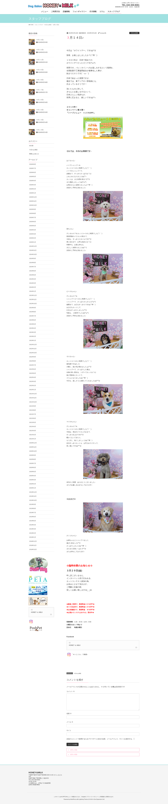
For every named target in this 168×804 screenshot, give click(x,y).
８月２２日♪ (40, 49)
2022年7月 (32, 365)
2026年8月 (32, 164)
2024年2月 (32, 287)
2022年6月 (32, 369)
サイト (68, 730)
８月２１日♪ (40, 59)
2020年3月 (32, 480)
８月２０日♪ (40, 69)
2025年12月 (33, 197)
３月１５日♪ (73, 754)
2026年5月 (32, 176)
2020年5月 (32, 471)
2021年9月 (32, 406)
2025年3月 (32, 234)
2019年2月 (32, 533)
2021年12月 (33, 393)
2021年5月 (32, 422)
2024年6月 (32, 271)
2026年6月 (32, 172)
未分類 (31, 145)
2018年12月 (33, 541)
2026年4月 (32, 180)
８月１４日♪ (40, 120)
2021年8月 (32, 410)
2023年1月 (32, 340)
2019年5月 (32, 520)
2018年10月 (33, 549)
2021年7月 (32, 414)
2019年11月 (32, 496)
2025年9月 (32, 209)
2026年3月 (32, 185)
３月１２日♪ (73, 750)
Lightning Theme (83, 799)
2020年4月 (32, 475)
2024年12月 (33, 246)
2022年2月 (32, 385)
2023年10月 (33, 303)
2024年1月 (32, 291)
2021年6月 (32, 418)
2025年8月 (32, 213)
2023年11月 (32, 299)
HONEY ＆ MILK (74, 645)
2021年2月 (32, 434)
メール (69, 722)
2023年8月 (32, 311)
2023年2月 (32, 336)
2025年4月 (32, 230)
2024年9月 (32, 258)
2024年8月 (32, 262)
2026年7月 (32, 168)
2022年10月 (33, 352)
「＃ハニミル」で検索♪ (79, 654)
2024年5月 (32, 275)
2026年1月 (32, 193)
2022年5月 (32, 373)
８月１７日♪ (40, 90)
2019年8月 (32, 508)
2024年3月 (32, 283)
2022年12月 (33, 344)
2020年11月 (32, 447)
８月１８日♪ (40, 80)
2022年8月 (32, 361)
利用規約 (102, 796)
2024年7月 (32, 266)
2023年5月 (32, 324)
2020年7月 (32, 463)
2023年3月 (32, 332)
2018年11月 (32, 545)
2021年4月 (32, 426)
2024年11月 (32, 250)
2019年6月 (32, 516)
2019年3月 (32, 529)
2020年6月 (32, 467)
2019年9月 (32, 504)
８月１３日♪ (40, 130)
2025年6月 (32, 221)
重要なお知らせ (34, 154)
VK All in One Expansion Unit (96, 799)
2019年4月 (32, 525)
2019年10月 (33, 500)
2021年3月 (32, 430)
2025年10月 (33, 205)
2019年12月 (33, 492)
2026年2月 (32, 189)
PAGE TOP (162, 778)
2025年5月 (32, 225)
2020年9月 (32, 455)
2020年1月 (32, 488)
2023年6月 (32, 320)
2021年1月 (32, 439)
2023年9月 (32, 307)
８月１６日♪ (40, 99)
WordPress (73, 799)
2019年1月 (32, 537)
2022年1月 (32, 389)
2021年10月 (33, 402)
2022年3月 (32, 381)
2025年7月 (32, 217)
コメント (70, 691)
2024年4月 (32, 279)
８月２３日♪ (40, 39)
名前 (69, 713)
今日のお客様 (134, 33)
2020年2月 (32, 484)
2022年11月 (32, 348)
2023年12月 (33, 295)
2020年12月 (33, 443)
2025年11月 (32, 201)
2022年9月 (32, 357)
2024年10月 (33, 254)
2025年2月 (32, 238)
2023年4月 (32, 328)
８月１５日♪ (40, 109)
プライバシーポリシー (92, 796)
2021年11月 (32, 398)
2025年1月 (32, 242)
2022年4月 (32, 377)
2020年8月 (32, 459)
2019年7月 (32, 512)
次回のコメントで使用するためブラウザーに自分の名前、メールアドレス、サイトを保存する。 (99, 739)
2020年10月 (33, 451)
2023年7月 (32, 316)
